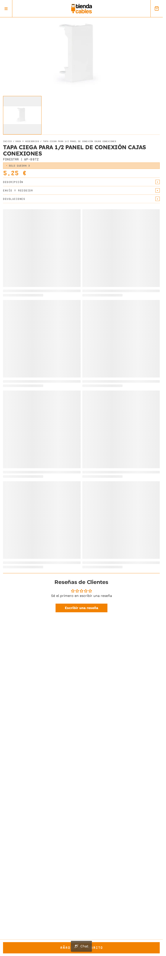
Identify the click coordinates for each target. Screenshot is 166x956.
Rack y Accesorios (27, 141)
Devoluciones (14, 199)
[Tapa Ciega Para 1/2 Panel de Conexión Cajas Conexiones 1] (22, 115)
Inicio (7, 141)
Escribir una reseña (81, 608)
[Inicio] (81, 8)
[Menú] (6, 8)
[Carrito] (156, 8)
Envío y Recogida (18, 190)
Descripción (13, 182)
